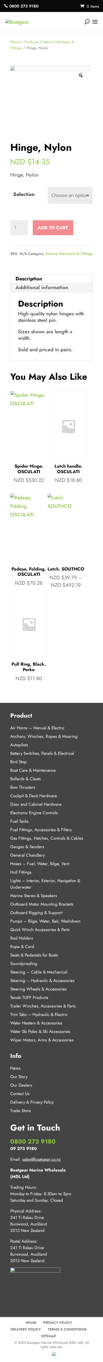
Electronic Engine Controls (34, 813)
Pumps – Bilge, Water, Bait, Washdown (45, 921)
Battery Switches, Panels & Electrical (42, 753)
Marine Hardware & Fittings (69, 253)
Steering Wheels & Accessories (38, 989)
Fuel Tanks (19, 821)
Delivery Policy (26, 1329)
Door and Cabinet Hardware (36, 804)
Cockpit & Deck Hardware (33, 796)
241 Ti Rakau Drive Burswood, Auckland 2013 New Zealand (28, 1223)
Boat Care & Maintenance (33, 770)
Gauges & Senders (27, 847)
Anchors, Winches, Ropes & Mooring (44, 736)
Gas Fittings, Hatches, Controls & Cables (46, 838)
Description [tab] (29, 278)
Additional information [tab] (42, 287)
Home (15, 42)
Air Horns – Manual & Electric (37, 728)
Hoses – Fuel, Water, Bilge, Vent (39, 864)
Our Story (19, 1077)
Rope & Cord (22, 947)
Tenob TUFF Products (29, 997)
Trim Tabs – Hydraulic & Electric (39, 1014)
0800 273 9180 (23, 6)
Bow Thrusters (22, 787)
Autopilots (19, 745)
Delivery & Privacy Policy (32, 1102)
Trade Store (20, 1111)
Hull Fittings (21, 872)
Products (31, 42)
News (15, 1068)
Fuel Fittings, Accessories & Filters (41, 830)
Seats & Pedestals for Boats (34, 955)
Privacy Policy (57, 1322)
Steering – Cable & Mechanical (38, 972)
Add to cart (53, 227)
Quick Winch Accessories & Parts (40, 930)
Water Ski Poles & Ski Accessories (40, 1031)
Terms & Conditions (67, 1329)
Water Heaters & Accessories (36, 1023)
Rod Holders (21, 938)
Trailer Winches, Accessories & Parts (43, 1006)
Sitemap (48, 1336)
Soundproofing (23, 964)
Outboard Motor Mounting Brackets (41, 904)
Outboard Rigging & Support (36, 913)
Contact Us (20, 1094)
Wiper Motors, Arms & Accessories (42, 1040)
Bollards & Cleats (25, 779)
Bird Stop (18, 762)
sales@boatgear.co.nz (41, 1159)
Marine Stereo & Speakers (33, 896)
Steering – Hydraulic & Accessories (42, 980)
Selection (24, 194)
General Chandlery (27, 855)
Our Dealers (21, 1085)
